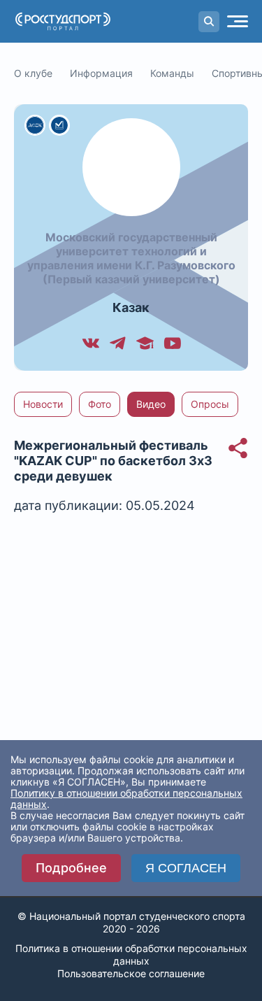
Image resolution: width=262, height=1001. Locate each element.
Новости (43, 404)
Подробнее (71, 867)
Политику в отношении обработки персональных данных (126, 798)
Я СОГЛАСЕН (185, 868)
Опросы (210, 404)
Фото (99, 404)
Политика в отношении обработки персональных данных (131, 954)
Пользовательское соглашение (131, 973)
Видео (151, 404)
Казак (131, 307)
